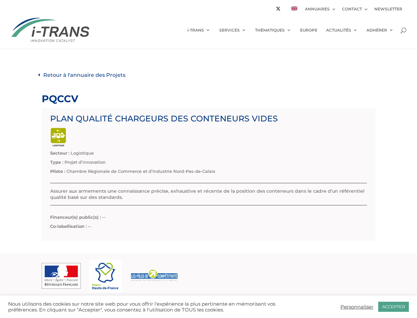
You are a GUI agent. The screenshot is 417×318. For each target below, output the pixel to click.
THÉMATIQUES (270, 30)
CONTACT (352, 9)
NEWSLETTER (388, 9)
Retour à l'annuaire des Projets (84, 75)
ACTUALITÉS (338, 30)
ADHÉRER (377, 30)
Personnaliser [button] (356, 307)
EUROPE (308, 30)
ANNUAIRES (317, 9)
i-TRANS (195, 30)
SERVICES (229, 30)
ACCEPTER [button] (393, 306)
